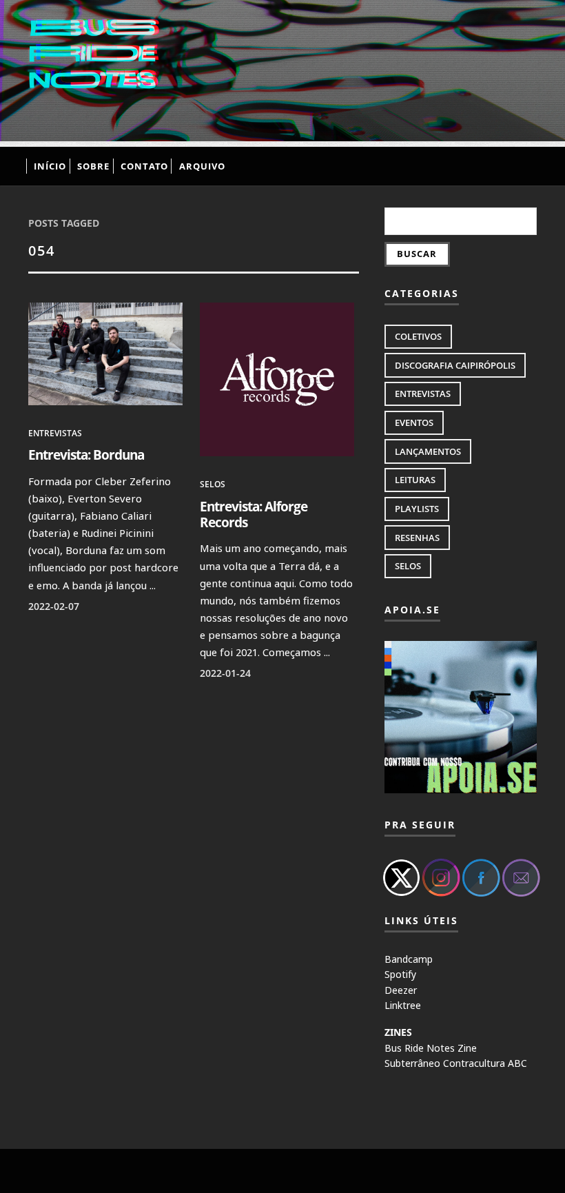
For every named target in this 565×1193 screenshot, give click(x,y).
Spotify (400, 974)
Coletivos (418, 336)
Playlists (417, 508)
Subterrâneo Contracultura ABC (455, 1063)
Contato (144, 166)
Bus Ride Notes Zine (430, 1047)
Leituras (415, 479)
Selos (212, 484)
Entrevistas (55, 433)
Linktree (402, 1005)
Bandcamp (408, 959)
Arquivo (202, 166)
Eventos (414, 422)
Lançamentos (428, 451)
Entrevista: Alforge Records (253, 514)
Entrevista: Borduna (86, 454)
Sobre (93, 166)
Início (50, 166)
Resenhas (417, 537)
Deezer (400, 990)
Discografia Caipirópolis (455, 365)
